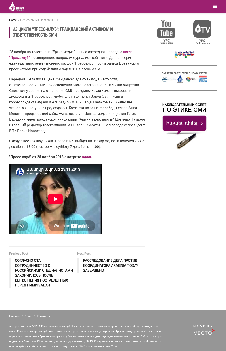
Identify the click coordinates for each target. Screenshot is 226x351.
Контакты (43, 316)
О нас (28, 316)
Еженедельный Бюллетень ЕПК (40, 20)
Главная (14, 316)
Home (13, 20)
